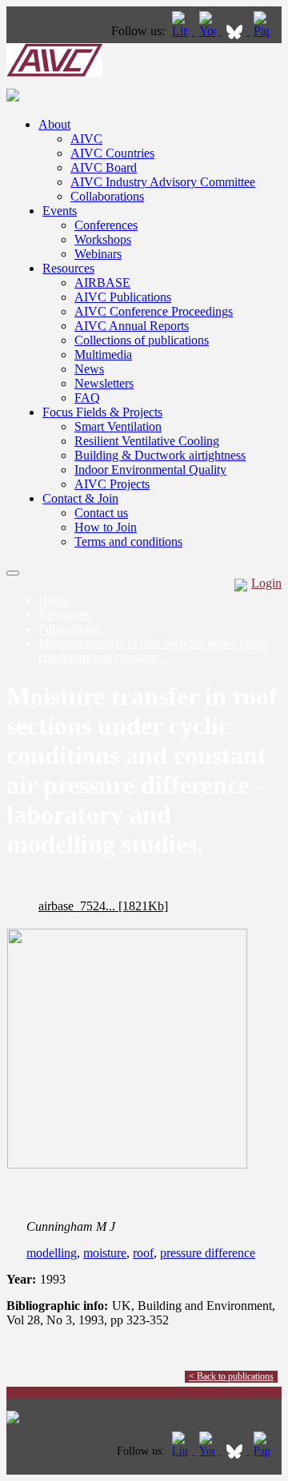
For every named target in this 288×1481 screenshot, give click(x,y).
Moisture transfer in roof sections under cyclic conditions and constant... (153, 650)
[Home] (54, 72)
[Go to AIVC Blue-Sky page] (236, 31)
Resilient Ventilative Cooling (146, 441)
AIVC (86, 138)
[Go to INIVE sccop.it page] (266, 31)
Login (266, 583)
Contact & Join (80, 498)
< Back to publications (231, 1376)
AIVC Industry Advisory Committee (162, 182)
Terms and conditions (128, 541)
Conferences (106, 225)
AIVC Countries (112, 153)
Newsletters (104, 383)
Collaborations (107, 196)
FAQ (87, 397)
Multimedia (103, 354)
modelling (51, 1253)
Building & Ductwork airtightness (160, 455)
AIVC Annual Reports (131, 325)
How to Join (105, 527)
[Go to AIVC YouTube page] (208, 31)
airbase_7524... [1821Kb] (103, 906)
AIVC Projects (112, 484)
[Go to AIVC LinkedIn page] (181, 31)
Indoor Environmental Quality (150, 469)
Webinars (98, 254)
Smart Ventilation (118, 426)
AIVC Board (103, 167)
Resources (68, 268)
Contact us (101, 513)
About (54, 124)
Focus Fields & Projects (102, 412)
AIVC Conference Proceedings (153, 311)
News (89, 369)
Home (54, 600)
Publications (69, 628)
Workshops (102, 239)
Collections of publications (141, 340)
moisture (104, 1253)
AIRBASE (102, 282)
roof (143, 1253)
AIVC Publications (122, 297)
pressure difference (207, 1253)
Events (59, 210)
